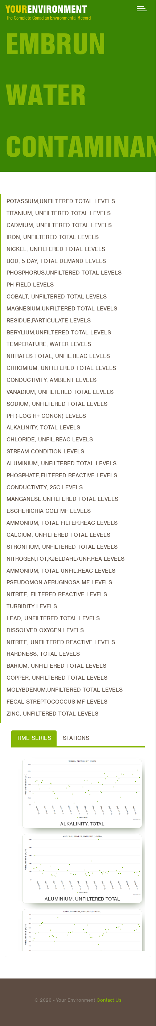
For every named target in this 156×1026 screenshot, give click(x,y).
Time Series (34, 738)
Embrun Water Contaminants (80, 95)
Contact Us (109, 1000)
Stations (76, 738)
